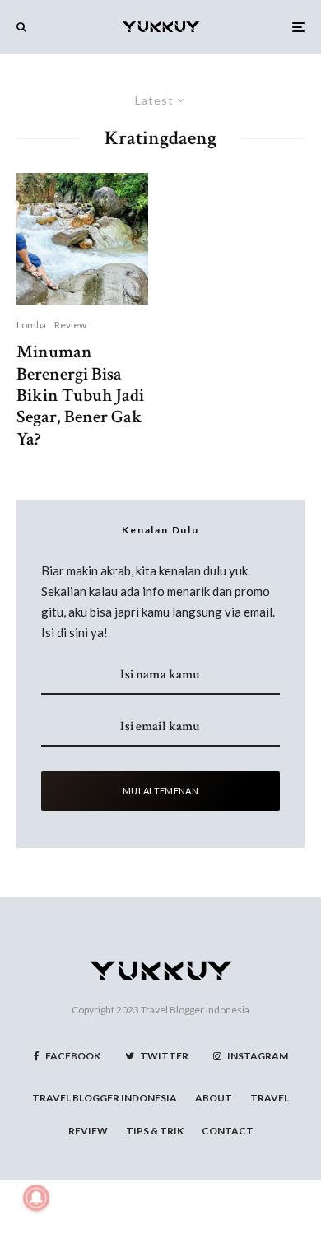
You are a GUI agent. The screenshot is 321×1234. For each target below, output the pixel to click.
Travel (269, 1098)
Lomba (31, 325)
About (213, 1098)
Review (70, 325)
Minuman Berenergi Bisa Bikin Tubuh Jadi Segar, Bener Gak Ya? (80, 396)
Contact (228, 1131)
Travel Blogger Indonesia (195, 1009)
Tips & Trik (155, 1131)
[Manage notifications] (36, 1198)
